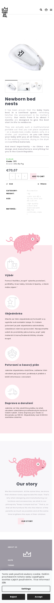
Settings (26, 588)
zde (4, 582)
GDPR (10, 560)
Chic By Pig (19, 164)
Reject (13, 596)
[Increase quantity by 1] (24, 176)
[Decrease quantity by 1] (12, 176)
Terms (11, 565)
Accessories (32, 190)
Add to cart (38, 176)
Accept (38, 596)
